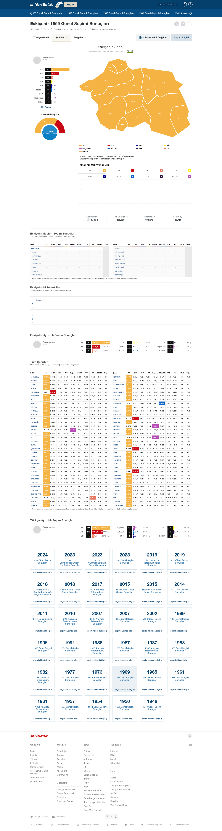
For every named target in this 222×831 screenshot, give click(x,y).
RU (175, 5)
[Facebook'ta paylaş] (184, 23)
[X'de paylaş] (177, 23)
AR (167, 5)
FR (171, 5)
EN (163, 5)
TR (159, 5)
